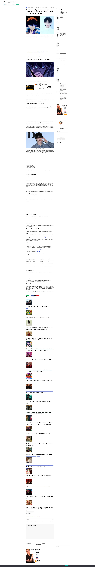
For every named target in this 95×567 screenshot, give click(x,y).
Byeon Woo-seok (29, 516)
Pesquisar (38, 544)
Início (26, 7)
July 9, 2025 (38, 251)
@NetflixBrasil (46, 237)
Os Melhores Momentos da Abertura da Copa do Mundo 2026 (63, 93)
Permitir (17, 4)
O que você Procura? (28, 543)
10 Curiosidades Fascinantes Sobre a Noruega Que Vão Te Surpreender (63, 15)
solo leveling (33, 516)
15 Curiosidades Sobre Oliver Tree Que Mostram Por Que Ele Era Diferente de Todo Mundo (64, 11)
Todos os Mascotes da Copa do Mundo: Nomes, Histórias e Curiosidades (63, 64)
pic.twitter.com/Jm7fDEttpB (40, 249)
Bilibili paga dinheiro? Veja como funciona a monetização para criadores (63, 84)
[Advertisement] (40, 45)
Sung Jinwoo (38, 516)
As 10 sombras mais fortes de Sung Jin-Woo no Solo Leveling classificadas (37, 51)
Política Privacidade (59, 131)
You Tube (57, 546)
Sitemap (58, 134)
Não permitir (13, 4)
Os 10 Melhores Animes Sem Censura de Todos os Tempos (35, 52)
